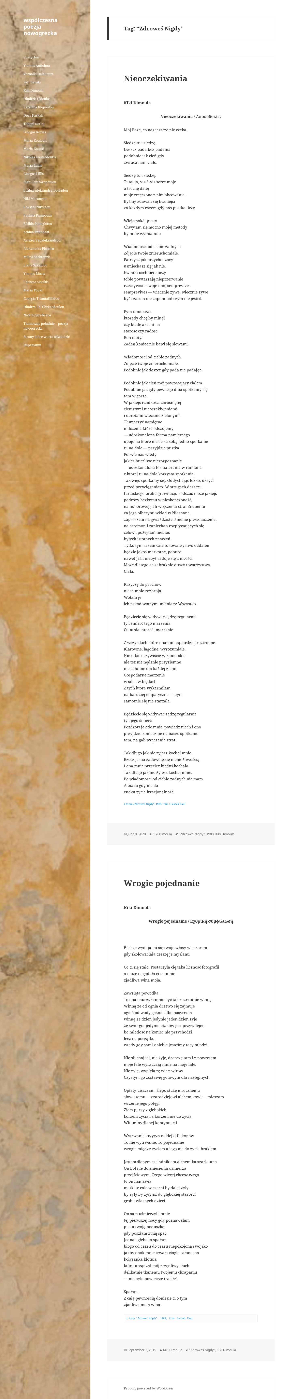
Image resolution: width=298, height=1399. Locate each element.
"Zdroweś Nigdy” (192, 834)
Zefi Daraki (32, 82)
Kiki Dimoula (34, 90)
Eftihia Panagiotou (38, 223)
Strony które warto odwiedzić (47, 336)
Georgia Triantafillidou (41, 298)
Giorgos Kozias (35, 132)
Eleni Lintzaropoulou (40, 182)
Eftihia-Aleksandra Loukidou (46, 190)
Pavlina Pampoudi (38, 215)
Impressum (32, 345)
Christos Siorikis (36, 282)
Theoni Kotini (34, 124)
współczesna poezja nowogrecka (41, 26)
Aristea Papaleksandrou (42, 240)
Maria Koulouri (35, 140)
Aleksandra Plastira (39, 248)
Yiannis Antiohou (37, 65)
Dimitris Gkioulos (37, 99)
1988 (210, 834)
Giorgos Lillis (34, 174)
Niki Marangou (35, 198)
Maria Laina (33, 165)
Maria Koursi (34, 149)
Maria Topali (33, 290)
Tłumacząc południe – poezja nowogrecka (46, 326)
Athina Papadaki (36, 232)
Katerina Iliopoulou (39, 107)
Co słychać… (33, 57)
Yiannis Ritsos (34, 273)
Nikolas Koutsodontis (40, 157)
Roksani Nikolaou (37, 207)
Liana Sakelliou (35, 265)
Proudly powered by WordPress (149, 1388)
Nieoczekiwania (155, 78)
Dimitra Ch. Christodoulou (44, 307)
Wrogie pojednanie (162, 883)
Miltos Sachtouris (37, 257)
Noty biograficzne (37, 315)
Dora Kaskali (33, 115)
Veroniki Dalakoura (39, 74)
